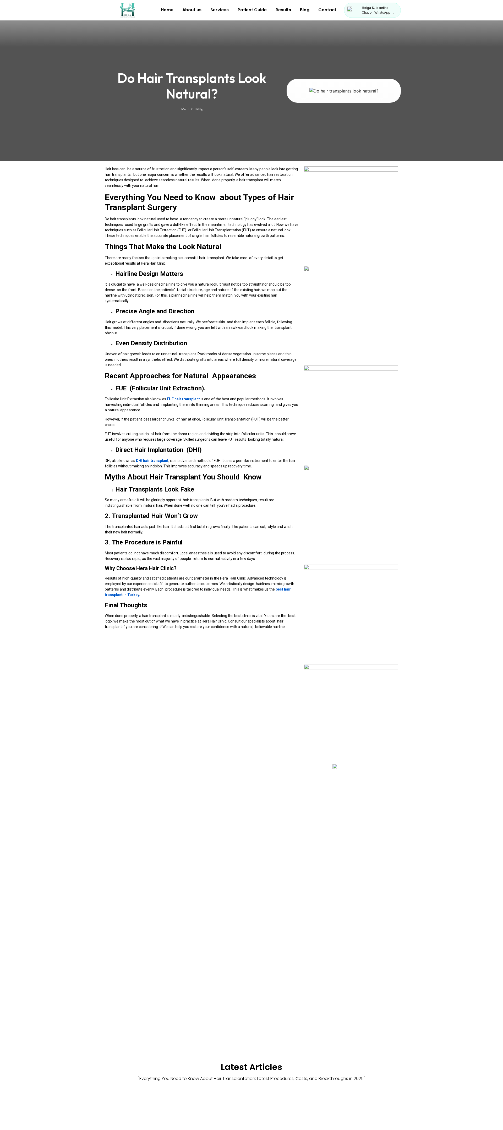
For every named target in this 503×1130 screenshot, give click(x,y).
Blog (304, 10)
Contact (327, 10)
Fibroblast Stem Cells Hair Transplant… (154, 1110)
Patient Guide (252, 10)
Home (167, 10)
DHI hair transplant (152, 460)
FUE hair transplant (183, 399)
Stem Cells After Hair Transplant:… (251, 1110)
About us (191, 10)
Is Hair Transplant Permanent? (342, 1110)
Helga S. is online (375, 8)
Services (219, 10)
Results (283, 10)
